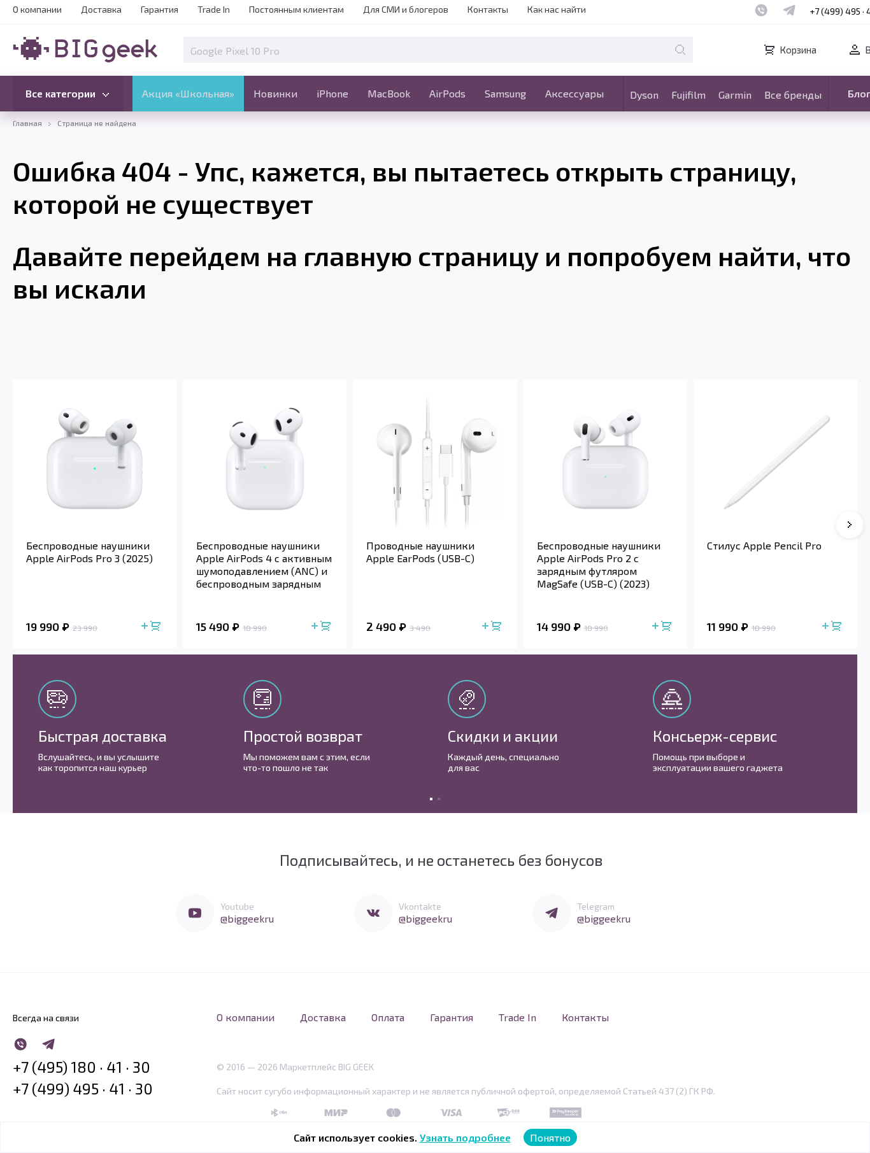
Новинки (275, 93)
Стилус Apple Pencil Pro (764, 545)
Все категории (60, 93)
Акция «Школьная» (188, 93)
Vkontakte (420, 906)
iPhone (332, 93)
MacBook (388, 93)
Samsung (505, 93)
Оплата (387, 1017)
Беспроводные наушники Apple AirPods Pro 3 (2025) (89, 551)
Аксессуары (574, 93)
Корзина (798, 49)
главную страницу (421, 255)
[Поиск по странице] (680, 49)
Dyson (644, 94)
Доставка (101, 9)
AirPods (447, 93)
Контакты (487, 9)
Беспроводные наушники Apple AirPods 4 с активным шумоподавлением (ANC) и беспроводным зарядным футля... (264, 564)
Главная (27, 122)
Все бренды (793, 94)
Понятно (550, 1137)
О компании (37, 9)
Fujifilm (688, 94)
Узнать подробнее (465, 1137)
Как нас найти (556, 9)
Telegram (596, 906)
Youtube (237, 906)
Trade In (213, 9)
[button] (850, 525)
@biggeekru (247, 918)
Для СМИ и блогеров (405, 9)
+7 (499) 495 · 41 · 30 (83, 1089)
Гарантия (159, 9)
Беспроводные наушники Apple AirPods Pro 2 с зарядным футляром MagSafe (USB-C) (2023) (598, 564)
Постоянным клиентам (296, 9)
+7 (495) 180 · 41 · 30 (81, 1067)
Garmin (735, 94)
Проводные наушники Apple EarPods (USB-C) (420, 551)
